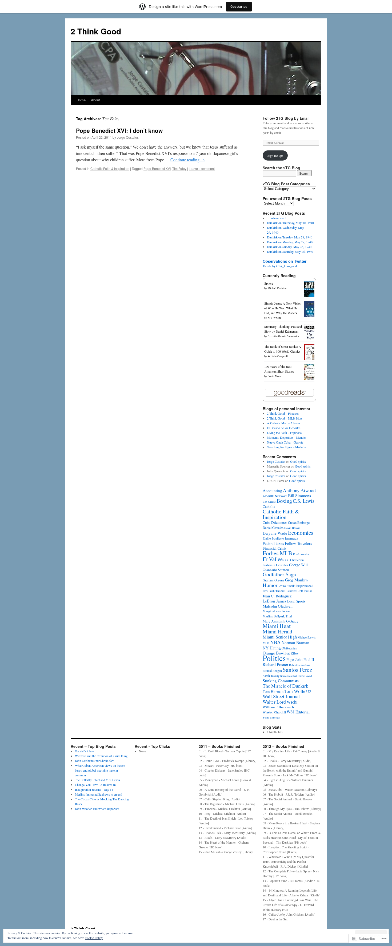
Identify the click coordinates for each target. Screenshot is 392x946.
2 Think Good (96, 31)
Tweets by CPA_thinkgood (280, 266)
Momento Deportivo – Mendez (286, 437)
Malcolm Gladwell (278, 606)
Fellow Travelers (298, 543)
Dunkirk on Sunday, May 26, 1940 (289, 247)
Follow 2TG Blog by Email (286, 118)
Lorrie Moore (275, 376)
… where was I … (279, 218)
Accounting (272, 490)
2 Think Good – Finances (283, 413)
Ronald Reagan (272, 671)
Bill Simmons (299, 495)
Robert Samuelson (299, 665)
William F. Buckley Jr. (279, 707)
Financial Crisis (274, 548)
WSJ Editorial (298, 712)
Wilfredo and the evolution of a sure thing (101, 756)
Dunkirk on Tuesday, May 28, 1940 (289, 237)
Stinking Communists (281, 680)
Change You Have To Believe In (95, 785)
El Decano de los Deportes (284, 428)
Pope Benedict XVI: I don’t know (119, 130)
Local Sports (296, 601)
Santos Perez (297, 669)
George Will (298, 564)
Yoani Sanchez (271, 717)
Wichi (292, 702)
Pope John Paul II (300, 659)
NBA (275, 642)
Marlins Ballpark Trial (277, 616)
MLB (266, 643)
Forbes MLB (277, 553)
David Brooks (292, 528)
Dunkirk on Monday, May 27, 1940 (290, 242)
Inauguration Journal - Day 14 (94, 789)
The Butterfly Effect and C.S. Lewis (97, 780)
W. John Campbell (278, 356)
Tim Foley (179, 168)
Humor (270, 585)
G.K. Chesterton (293, 560)
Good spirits (298, 461)
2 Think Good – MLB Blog (284, 418)
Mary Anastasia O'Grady (280, 621)
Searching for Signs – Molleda (286, 447)
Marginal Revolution (276, 611)
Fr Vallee (273, 559)
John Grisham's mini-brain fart (94, 761)
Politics (274, 658)
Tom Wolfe (294, 691)
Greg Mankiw (296, 579)
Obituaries (289, 648)
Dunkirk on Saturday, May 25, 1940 (290, 251)
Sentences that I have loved (296, 676)
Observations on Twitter (284, 261)
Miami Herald (277, 631)
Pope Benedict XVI (157, 168)
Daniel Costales (273, 527)
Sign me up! (275, 155)
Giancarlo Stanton (276, 569)
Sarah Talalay (271, 676)
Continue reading (187, 159)
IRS (265, 591)
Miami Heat (277, 626)
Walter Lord (274, 701)
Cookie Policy (94, 938)
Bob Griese (269, 502)
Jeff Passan (305, 591)
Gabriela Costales (275, 564)
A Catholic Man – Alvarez (283, 423)
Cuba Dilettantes (275, 522)
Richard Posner (275, 664)
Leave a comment (202, 168)
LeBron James (274, 601)
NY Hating (272, 647)
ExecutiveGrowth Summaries (283, 336)
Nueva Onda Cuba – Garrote (285, 442)
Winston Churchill (274, 712)
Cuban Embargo (299, 522)
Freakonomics (301, 554)
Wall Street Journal (281, 696)
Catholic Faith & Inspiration (109, 168)
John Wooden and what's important (97, 809)
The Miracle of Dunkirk (285, 685)
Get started (238, 7)
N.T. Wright (274, 318)
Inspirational (304, 586)
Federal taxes (273, 543)
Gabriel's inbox (84, 751)
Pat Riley (292, 653)
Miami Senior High (280, 637)
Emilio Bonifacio (273, 538)
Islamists (292, 591)
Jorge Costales (128, 137)
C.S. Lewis (303, 500)
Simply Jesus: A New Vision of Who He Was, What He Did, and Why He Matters (282, 308)
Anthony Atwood (299, 490)
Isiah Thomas (277, 591)
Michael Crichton (277, 288)
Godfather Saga (279, 574)
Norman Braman (295, 642)
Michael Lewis (307, 637)
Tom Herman (273, 691)
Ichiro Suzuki (286, 586)
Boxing (284, 500)
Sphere (268, 283)
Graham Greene (273, 580)
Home (81, 99)
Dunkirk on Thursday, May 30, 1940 (290, 223)
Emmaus (291, 538)
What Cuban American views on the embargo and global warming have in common (100, 770)
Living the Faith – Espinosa (284, 432)
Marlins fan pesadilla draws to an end (98, 794)
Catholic (269, 506)
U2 (308, 691)
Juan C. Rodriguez (277, 595)
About (95, 99)
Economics (300, 532)
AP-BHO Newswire (275, 496)
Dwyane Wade (275, 533)
